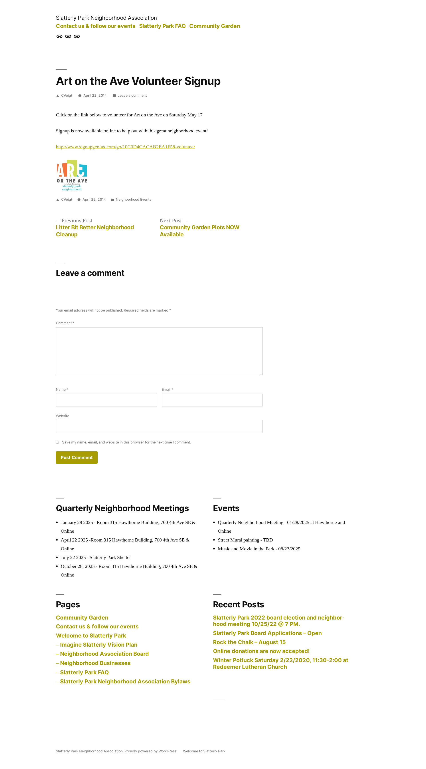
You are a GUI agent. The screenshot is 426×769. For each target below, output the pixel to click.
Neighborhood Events (133, 199)
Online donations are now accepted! (261, 651)
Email (167, 389)
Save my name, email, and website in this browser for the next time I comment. (126, 442)
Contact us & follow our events (95, 26)
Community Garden (214, 26)
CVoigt (66, 95)
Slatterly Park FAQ (162, 26)
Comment (65, 323)
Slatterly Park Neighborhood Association (106, 17)
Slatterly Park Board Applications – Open (267, 633)
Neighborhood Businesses (95, 663)
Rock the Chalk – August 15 (249, 642)
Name (62, 389)
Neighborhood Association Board (104, 653)
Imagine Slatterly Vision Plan (98, 644)
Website (62, 416)
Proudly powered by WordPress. (151, 751)
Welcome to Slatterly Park (91, 635)
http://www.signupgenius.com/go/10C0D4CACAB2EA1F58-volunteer (125, 147)
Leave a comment (132, 95)
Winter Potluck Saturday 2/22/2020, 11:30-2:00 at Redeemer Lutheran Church (280, 663)
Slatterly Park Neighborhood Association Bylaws (125, 681)
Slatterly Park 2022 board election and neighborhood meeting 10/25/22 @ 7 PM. (279, 621)
